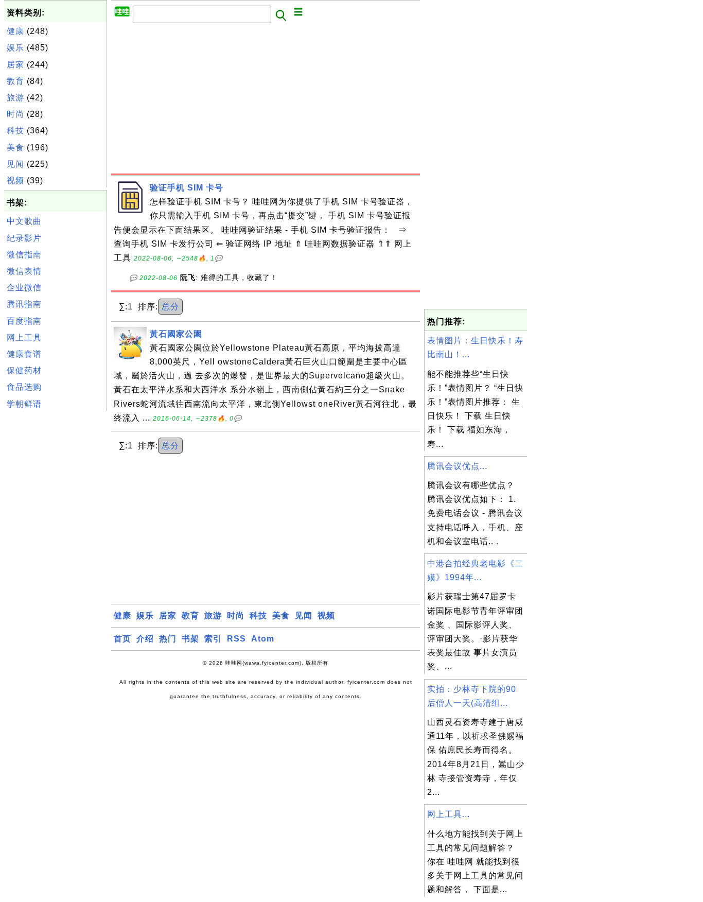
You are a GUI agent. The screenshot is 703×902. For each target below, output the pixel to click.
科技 (15, 130)
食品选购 (24, 387)
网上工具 (24, 337)
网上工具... (448, 814)
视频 (15, 180)
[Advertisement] (55, 567)
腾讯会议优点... (457, 466)
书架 (190, 638)
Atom (262, 638)
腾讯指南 (24, 304)
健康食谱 (24, 354)
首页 (122, 638)
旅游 (15, 97)
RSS (236, 638)
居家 (15, 64)
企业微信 (24, 287)
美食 (15, 147)
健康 (15, 31)
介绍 (145, 638)
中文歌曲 (24, 221)
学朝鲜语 (24, 404)
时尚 (15, 114)
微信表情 (24, 271)
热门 (168, 638)
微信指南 (24, 254)
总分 (170, 306)
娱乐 (15, 47)
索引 (213, 638)
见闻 (15, 164)
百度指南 (24, 321)
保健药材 (24, 370)
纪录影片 (24, 238)
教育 (15, 81)
